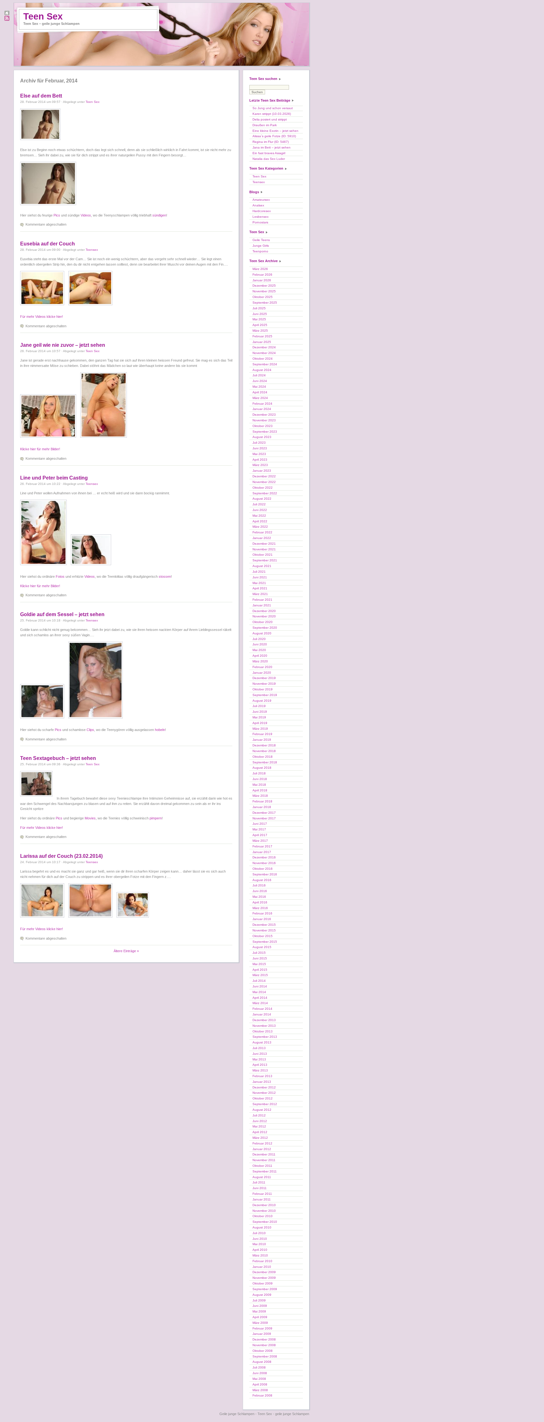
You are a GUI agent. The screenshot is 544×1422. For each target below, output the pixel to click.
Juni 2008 (259, 1373)
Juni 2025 (259, 314)
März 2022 (260, 526)
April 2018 (259, 790)
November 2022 (264, 482)
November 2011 (263, 1160)
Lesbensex (260, 216)
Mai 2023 (259, 454)
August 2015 (261, 947)
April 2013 (259, 1064)
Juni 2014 (259, 986)
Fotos (60, 576)
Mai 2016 (259, 896)
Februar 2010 (262, 1261)
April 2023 (259, 459)
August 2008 (261, 1361)
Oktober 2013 (262, 1031)
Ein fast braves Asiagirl (268, 153)
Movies (90, 818)
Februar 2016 (262, 913)
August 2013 (261, 1042)
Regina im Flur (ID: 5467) (270, 141)
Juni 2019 (259, 711)
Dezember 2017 (264, 812)
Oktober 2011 (262, 1165)
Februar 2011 (262, 1193)
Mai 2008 (259, 1378)
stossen (165, 576)
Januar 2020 (261, 672)
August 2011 (261, 1177)
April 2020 (259, 655)
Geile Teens (261, 240)
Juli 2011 (258, 1182)
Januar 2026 (261, 280)
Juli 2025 (259, 308)
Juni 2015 (259, 958)
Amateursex (261, 199)
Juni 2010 (259, 1238)
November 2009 (264, 1277)
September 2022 (264, 493)
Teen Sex (43, 16)
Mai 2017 (259, 829)
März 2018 (260, 795)
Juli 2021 (259, 571)
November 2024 (264, 353)
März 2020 (260, 661)
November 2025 (264, 291)
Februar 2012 (262, 1143)
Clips (90, 730)
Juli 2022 (259, 504)
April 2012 (259, 1132)
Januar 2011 (261, 1199)
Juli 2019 (259, 706)
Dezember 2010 (264, 1205)
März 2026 (260, 269)
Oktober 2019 (262, 689)
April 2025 (259, 325)
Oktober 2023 (262, 426)
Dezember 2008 (264, 1339)
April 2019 (259, 723)
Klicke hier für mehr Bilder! (40, 449)
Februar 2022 (262, 532)
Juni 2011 (259, 1188)
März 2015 (260, 975)
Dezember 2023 (264, 414)
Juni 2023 (259, 448)
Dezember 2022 (264, 476)
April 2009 (259, 1317)
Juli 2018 (259, 773)
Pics (57, 215)
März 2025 (260, 330)
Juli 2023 (259, 442)
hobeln (160, 730)
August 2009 (261, 1294)
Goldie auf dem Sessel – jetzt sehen (62, 614)
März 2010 (260, 1255)
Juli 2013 (259, 1048)
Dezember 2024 (264, 347)
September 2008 (264, 1356)
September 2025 (264, 302)
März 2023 (260, 465)
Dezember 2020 (264, 611)
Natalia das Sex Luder (268, 158)
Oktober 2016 (262, 868)
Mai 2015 (259, 964)
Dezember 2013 (264, 1020)
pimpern (156, 818)
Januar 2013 (261, 1081)
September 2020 (264, 627)
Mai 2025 (259, 319)
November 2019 (264, 683)
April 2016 (259, 902)
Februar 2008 (262, 1395)
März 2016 (260, 908)
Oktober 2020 (262, 622)
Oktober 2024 (262, 358)
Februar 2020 (262, 667)
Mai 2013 (259, 1059)
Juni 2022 (259, 510)
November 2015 (264, 930)
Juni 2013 (259, 1053)
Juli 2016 (259, 885)
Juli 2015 (259, 952)
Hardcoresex (261, 211)
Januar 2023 (261, 470)
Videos (86, 215)
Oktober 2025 (262, 297)
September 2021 (264, 560)
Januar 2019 (261, 739)
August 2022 (261, 498)
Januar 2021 (261, 605)
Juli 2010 (259, 1233)
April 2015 (259, 969)
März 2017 (260, 840)
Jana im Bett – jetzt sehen (271, 147)
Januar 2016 (261, 919)
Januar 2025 (261, 342)
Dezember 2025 (264, 285)
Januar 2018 (261, 807)
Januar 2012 (261, 1149)
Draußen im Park (264, 125)
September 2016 (264, 874)
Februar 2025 (262, 336)
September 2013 (264, 1036)
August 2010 (261, 1227)
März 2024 (260, 398)
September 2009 (264, 1289)
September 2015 (264, 941)
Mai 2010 (259, 1244)
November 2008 (264, 1345)
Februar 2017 (262, 846)
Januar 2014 (261, 1014)
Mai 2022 (259, 515)
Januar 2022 (261, 538)
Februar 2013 (262, 1076)
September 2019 (264, 695)
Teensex (92, 249)
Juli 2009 (259, 1300)
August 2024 (261, 370)
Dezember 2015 (264, 924)
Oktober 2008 (262, 1350)
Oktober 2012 (262, 1098)
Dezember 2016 (264, 857)
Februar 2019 (262, 734)
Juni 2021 (259, 577)
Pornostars (260, 222)
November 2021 (264, 549)
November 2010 (264, 1210)
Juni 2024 (259, 381)
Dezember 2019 (264, 678)
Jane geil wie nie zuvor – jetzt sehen (62, 345)
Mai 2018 (259, 784)
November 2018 (264, 751)
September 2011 (264, 1171)
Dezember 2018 (264, 745)
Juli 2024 (259, 375)
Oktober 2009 (262, 1283)
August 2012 (261, 1109)
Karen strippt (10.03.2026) (271, 113)
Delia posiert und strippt (269, 119)
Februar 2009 (262, 1328)
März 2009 (260, 1322)
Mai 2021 (259, 583)
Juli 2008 (259, 1367)
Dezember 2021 (264, 543)
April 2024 (259, 392)
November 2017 (264, 818)
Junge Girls (260, 245)
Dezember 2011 (263, 1154)
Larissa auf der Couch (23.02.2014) (61, 856)
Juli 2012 (259, 1115)
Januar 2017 (261, 852)
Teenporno (260, 251)
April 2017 (259, 835)
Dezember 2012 (264, 1087)
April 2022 (259, 521)
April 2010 (259, 1249)
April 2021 (259, 588)
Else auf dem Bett (41, 95)
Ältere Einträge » (126, 951)
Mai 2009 (259, 1311)
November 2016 (264, 863)
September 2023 (264, 431)
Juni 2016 (259, 891)
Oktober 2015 (262, 936)
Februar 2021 (262, 599)
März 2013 (260, 1070)
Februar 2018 (262, 801)
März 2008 (260, 1390)
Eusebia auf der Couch (47, 243)
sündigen (159, 215)
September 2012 (264, 1104)
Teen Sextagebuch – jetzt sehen (58, 758)
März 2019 (260, 728)
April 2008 (259, 1384)
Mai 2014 (259, 992)
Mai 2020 (259, 650)
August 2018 (261, 767)
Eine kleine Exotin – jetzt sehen (275, 130)
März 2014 (260, 1003)
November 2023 (264, 420)
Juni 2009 (259, 1305)
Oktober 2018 (262, 756)
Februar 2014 (262, 1008)
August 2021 (261, 566)
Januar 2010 (261, 1266)
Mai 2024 (259, 386)
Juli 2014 (259, 980)
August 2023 (261, 437)
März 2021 (260, 594)
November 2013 (264, 1025)
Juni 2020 (259, 644)
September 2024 (264, 364)
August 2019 (261, 700)
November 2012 (264, 1092)
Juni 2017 (259, 823)
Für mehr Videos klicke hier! (41, 316)
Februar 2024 (262, 403)
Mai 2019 (259, 717)
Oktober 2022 (262, 487)
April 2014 (259, 997)
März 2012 (260, 1137)
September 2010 (264, 1221)
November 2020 (264, 616)
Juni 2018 (259, 779)
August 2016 (261, 880)
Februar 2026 (262, 274)
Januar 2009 (261, 1333)
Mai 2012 (259, 1126)
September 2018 (264, 762)
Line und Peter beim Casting (54, 478)
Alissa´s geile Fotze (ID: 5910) (274, 136)
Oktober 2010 (262, 1216)
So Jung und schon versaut (272, 108)
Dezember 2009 (264, 1272)
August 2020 (261, 633)
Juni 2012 (259, 1121)
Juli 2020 (259, 639)
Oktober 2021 (262, 554)
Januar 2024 (261, 409)
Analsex (258, 205)
